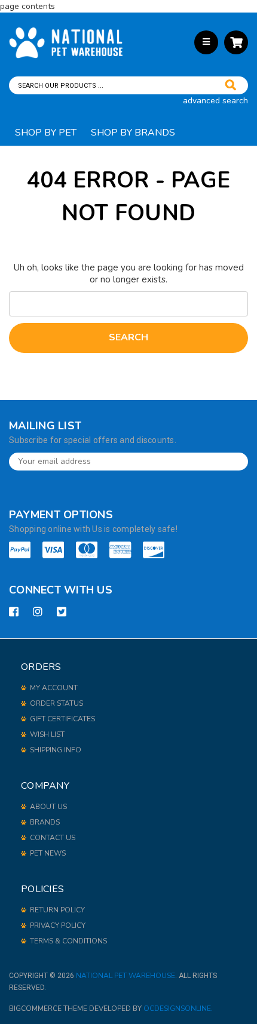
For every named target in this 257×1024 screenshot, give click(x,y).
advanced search (215, 100)
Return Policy (57, 910)
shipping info (55, 750)
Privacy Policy (57, 925)
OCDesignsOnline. (178, 1008)
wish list (47, 734)
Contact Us (52, 837)
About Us (48, 806)
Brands (45, 822)
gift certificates (62, 719)
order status (56, 703)
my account (54, 688)
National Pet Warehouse (125, 975)
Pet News (48, 853)
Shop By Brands (133, 132)
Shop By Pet (46, 132)
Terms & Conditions (68, 941)
